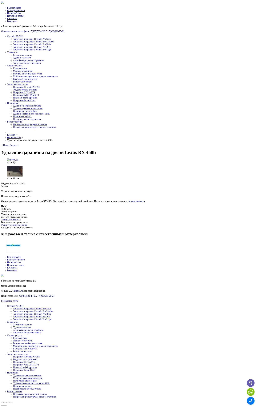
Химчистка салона (22, 55)
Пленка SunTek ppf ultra (25, 97)
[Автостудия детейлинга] (2, 2)
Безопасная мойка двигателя (27, 73)
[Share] (5, 402)
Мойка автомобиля (22, 71)
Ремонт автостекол (22, 81)
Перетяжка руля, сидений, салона (30, 124)
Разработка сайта (9, 301)
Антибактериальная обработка (28, 60)
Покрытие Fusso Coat (24, 100)
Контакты (12, 18)
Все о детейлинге (16, 10)
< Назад (5, 145)
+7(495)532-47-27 (38, 31)
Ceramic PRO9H (15, 36)
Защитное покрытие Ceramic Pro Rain (32, 44)
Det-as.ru (18, 291)
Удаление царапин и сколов (27, 105)
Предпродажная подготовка (27, 119)
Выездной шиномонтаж (25, 79)
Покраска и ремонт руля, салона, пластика (34, 127)
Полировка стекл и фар (25, 111)
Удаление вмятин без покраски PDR (31, 113)
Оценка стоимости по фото (15, 31)
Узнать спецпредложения (14, 225)
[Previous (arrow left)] (2, 405)
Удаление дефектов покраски (28, 108)
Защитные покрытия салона (27, 63)
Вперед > (14, 145)
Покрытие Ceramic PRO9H (26, 87)
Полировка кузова (22, 116)
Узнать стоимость (11, 219)
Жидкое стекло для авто (25, 89)
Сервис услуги (14, 65)
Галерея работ (14, 8)
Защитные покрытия (17, 84)
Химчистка (13, 52)
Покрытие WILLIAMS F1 (26, 95)
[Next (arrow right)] (5, 405)
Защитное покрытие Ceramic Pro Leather (33, 41)
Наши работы (14, 13)
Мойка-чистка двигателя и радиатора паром (35, 76)
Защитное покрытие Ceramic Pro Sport (32, 39)
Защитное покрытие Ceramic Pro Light (32, 49)
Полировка (12, 103)
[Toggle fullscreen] (8, 402)
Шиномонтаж (20, 68)
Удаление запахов (22, 57)
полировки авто (137, 201)
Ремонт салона (14, 121)
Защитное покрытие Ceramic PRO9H (31, 47)
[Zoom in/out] (11, 402)
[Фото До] (12, 159)
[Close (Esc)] (2, 402)
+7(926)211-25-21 (55, 31)
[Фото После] (15, 175)
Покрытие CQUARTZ (24, 92)
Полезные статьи (15, 16)
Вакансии (12, 21)
